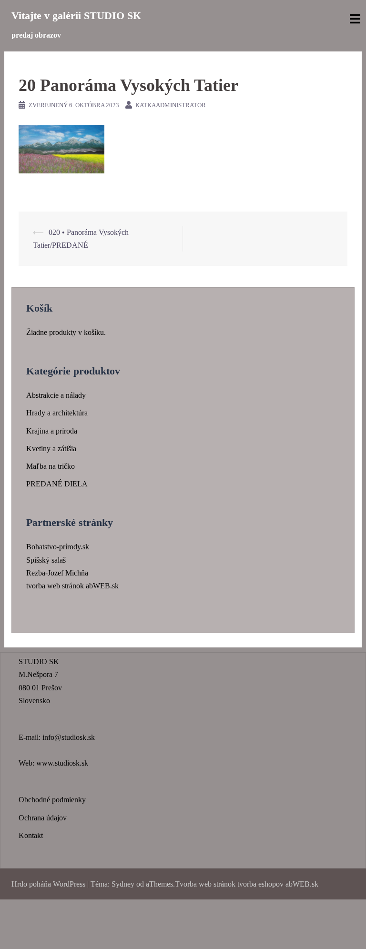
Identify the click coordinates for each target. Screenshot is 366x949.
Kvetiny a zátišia (51, 448)
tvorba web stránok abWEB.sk (72, 586)
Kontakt (31, 835)
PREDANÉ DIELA (57, 484)
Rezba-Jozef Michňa (57, 573)
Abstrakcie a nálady (56, 395)
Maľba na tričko (50, 466)
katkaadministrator (170, 105)
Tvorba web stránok (205, 884)
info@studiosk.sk (68, 737)
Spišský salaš (46, 560)
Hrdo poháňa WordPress (48, 884)
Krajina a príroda (51, 431)
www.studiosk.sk (62, 763)
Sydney (123, 884)
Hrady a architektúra (57, 413)
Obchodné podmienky (52, 800)
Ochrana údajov (43, 818)
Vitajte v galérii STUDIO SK (76, 15)
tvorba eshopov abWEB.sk (276, 884)
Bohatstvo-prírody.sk (57, 547)
